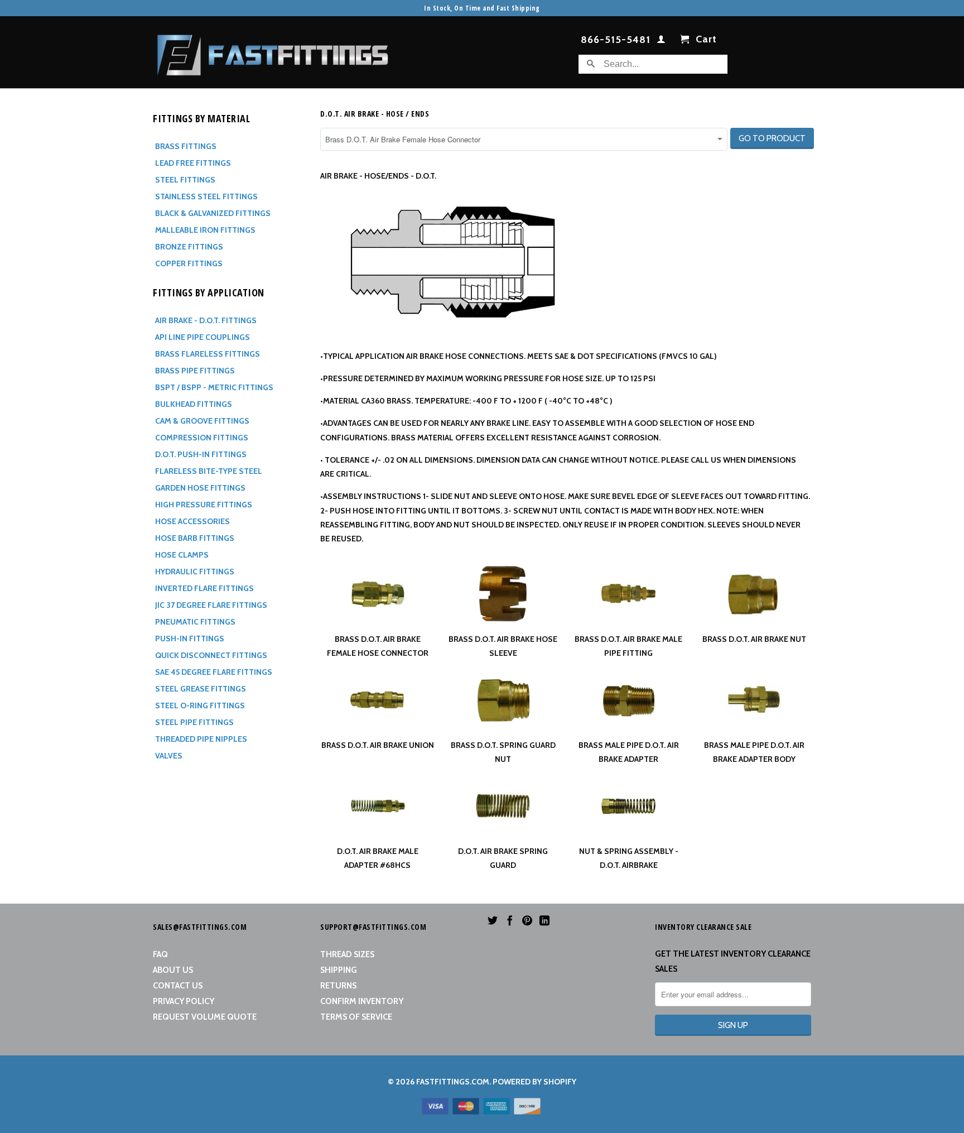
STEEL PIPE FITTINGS (194, 722)
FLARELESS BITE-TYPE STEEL (208, 471)
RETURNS (338, 986)
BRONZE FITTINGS (189, 247)
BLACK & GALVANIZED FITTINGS (213, 213)
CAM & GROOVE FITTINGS (202, 421)
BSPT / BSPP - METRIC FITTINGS (214, 387)
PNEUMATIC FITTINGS (195, 622)
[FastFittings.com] (273, 52)
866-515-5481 (615, 40)
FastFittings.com (452, 1082)
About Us (173, 970)
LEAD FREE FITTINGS (193, 163)
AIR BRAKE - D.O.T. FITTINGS (206, 320)
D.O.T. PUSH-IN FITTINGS (201, 454)
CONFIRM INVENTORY (361, 1001)
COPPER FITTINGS (189, 263)
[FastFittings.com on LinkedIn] (544, 920)
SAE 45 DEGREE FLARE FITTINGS (213, 672)
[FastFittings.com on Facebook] (510, 920)
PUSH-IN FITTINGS (189, 638)
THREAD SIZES (347, 954)
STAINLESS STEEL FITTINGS (206, 196)
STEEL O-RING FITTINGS (200, 705)
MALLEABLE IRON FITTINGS (205, 230)
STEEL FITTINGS (185, 180)
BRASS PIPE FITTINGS (195, 371)
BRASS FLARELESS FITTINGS (207, 354)
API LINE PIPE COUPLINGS (202, 337)
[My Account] (661, 41)
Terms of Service (356, 1017)
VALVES (168, 756)
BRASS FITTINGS (185, 146)
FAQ (160, 954)
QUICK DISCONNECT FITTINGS (211, 655)
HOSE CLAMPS (182, 555)
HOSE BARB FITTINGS (194, 538)
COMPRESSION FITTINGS (201, 438)
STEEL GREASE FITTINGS (200, 689)
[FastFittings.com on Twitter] (493, 920)
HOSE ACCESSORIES (192, 521)
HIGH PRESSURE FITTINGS (203, 505)
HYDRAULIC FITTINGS (194, 571)
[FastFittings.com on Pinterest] (527, 920)
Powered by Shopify (534, 1082)
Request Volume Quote (205, 1017)
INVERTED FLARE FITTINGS (204, 588)
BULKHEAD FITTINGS (193, 404)
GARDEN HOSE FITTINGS (200, 488)
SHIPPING (338, 970)
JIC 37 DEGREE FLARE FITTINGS (211, 605)
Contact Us (178, 986)
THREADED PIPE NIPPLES (201, 739)
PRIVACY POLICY (183, 1001)
